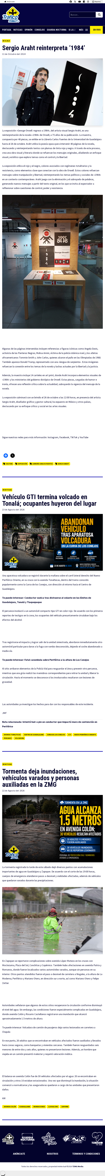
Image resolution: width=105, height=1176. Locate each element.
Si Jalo (7, 41)
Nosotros (52, 1153)
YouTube (84, 437)
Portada (6, 29)
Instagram (53, 437)
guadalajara (24, 1107)
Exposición (22, 464)
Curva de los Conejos (56, 735)
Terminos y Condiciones (86, 1153)
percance (8, 738)
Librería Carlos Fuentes (42, 464)
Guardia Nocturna (56, 29)
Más (81, 29)
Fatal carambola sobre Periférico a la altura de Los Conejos (56, 659)
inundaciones (39, 1107)
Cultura (9, 464)
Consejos (40, 29)
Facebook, (64, 437)
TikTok (73, 437)
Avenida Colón (10, 1107)
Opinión (28, 29)
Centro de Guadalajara (34, 735)
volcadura (19, 738)
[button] (52, 262)
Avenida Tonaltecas (12, 735)
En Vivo (97, 29)
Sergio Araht (63, 464)
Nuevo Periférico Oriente (85, 735)
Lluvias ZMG (53, 1107)
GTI (69, 735)
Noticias (17, 29)
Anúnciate (19, 1153)
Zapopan (64, 1107)
